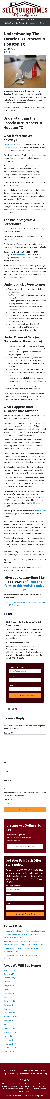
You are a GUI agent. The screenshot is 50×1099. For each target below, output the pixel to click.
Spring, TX (8, 1036)
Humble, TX (8, 1005)
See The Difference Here (25, 846)
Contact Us (28, 1070)
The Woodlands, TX (12, 1048)
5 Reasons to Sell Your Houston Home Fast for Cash (25, 931)
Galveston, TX (9, 1001)
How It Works (40, 1070)
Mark (8, 52)
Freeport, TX (9, 985)
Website (7, 780)
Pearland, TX (9, 1020)
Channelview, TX (10, 977)
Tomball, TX (9, 1051)
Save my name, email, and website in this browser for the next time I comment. (25, 794)
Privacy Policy (36, 1073)
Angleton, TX (9, 970)
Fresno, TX (8, 989)
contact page (19, 254)
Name (7, 762)
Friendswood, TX (10, 993)
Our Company (31, 23)
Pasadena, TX (9, 1024)
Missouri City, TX (10, 1016)
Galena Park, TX (10, 997)
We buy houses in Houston (14, 567)
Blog (45, 1073)
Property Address (17, 667)
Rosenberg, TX (10, 1032)
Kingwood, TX (9, 1013)
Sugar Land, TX (10, 1044)
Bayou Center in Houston (35, 381)
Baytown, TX (9, 974)
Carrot (41, 1095)
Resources (24, 1073)
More (41, 23)
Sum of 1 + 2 (9, 799)
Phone (11, 676)
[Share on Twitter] (10, 614)
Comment (8, 733)
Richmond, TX (9, 1028)
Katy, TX (7, 1009)
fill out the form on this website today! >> (25, 585)
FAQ (4, 1073)
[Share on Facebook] (5, 614)
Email (11, 685)
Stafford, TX (8, 1040)
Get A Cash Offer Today (14, 23)
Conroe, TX (8, 981)
